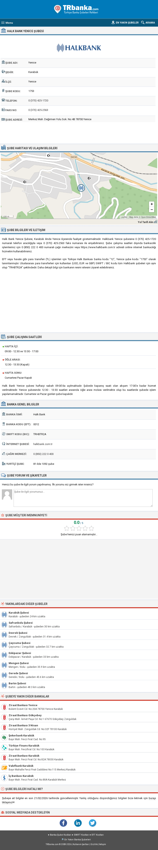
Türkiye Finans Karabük (24, 745)
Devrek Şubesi (18, 632)
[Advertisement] (79, 132)
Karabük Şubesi (19, 612)
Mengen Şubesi (19, 663)
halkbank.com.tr (42, 444)
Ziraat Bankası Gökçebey (25, 715)
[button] (79, 185)
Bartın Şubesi (17, 683)
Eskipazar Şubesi (20, 653)
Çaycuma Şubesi (19, 643)
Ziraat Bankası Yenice (23, 705)
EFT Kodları (98, 835)
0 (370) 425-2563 (38, 110)
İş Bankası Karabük (21, 775)
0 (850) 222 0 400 (43, 454)
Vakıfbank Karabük (21, 765)
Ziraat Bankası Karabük (24, 755)
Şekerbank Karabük (21, 735)
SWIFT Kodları (81, 835)
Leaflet (124, 217)
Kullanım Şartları (81, 844)
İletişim (102, 844)
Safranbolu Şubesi (21, 622)
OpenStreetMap (148, 217)
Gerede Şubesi (18, 673)
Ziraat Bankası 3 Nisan (23, 725)
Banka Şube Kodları (60, 835)
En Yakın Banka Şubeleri (77, 839)
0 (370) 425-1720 (38, 100)
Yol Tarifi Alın (145, 222)
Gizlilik (94, 844)
